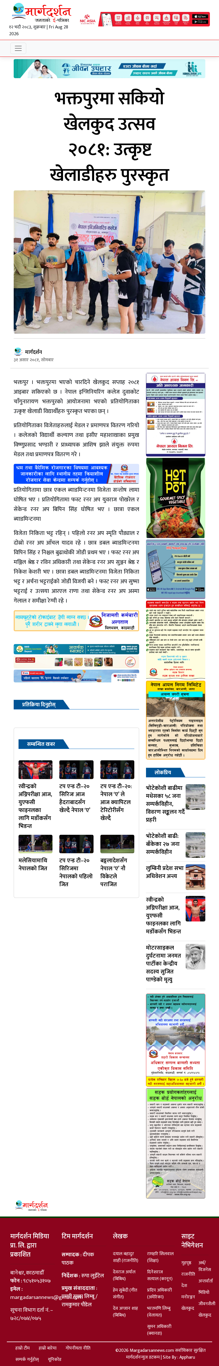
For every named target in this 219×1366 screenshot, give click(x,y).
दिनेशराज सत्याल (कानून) (160, 1275)
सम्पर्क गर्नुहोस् (27, 1359)
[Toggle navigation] (18, 48)
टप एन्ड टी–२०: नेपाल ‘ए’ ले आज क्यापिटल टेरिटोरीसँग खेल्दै (116, 802)
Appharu (187, 1357)
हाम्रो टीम (22, 1348)
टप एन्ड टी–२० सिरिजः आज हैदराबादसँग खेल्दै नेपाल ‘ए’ (74, 798)
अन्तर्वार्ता (205, 1281)
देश (184, 1286)
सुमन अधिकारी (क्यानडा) (159, 1330)
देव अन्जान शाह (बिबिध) (125, 1312)
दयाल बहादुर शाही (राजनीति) (125, 1257)
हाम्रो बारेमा (47, 1348)
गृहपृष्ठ (186, 1263)
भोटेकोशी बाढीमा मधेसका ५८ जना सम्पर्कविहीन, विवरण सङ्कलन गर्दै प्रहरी (165, 804)
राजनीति (188, 1274)
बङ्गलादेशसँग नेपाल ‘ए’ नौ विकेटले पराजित (113, 872)
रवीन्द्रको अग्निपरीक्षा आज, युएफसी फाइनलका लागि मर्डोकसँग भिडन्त (35, 806)
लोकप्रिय (163, 773)
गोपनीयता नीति (78, 1348)
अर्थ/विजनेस (204, 1266)
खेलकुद (187, 1308)
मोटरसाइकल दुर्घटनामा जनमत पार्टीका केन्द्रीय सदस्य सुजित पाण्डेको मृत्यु (163, 964)
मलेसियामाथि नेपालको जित (33, 864)
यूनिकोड (54, 1359)
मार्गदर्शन (33, 352)
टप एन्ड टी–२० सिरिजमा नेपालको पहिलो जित (76, 872)
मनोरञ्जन (188, 1297)
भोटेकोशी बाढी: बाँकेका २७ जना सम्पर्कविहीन (163, 844)
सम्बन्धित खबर (41, 744)
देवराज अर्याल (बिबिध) (124, 1275)
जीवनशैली (206, 1304)
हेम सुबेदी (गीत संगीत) (125, 1293)
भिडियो (203, 1292)
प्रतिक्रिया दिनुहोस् (39, 705)
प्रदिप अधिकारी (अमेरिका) (159, 1293)
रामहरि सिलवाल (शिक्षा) (160, 1257)
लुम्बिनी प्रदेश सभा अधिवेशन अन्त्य (165, 872)
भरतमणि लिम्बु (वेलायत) (159, 1312)
